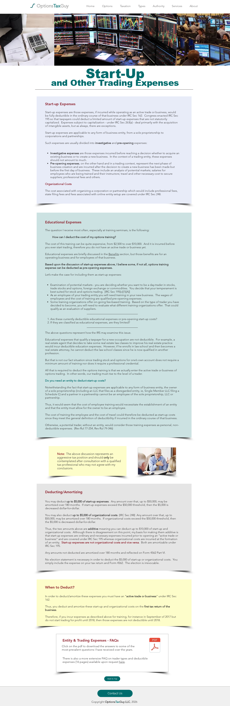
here (122, 662)
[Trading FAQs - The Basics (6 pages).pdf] (154, 645)
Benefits (114, 254)
